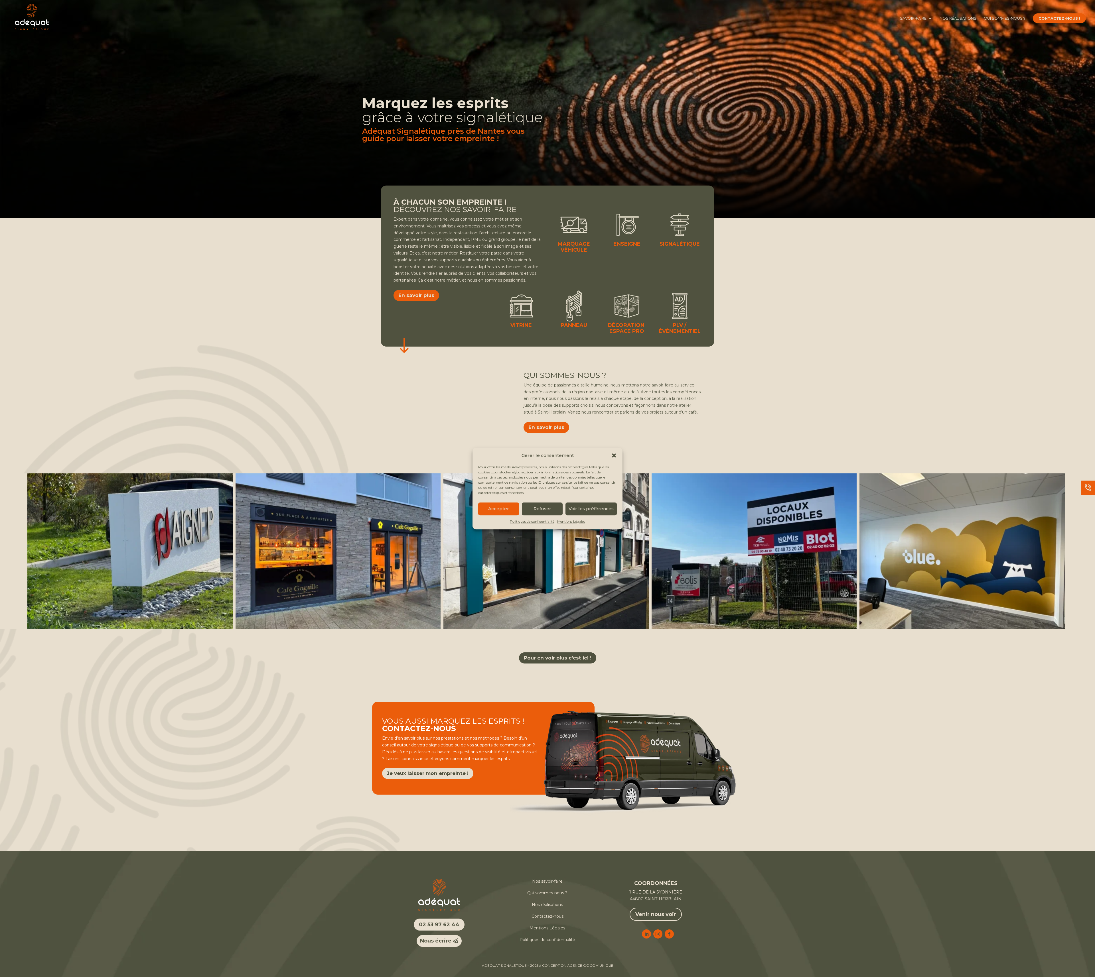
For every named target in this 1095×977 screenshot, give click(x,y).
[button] (614, 455)
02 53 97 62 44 (439, 924)
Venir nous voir (655, 914)
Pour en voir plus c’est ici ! (557, 658)
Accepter (498, 509)
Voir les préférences (591, 509)
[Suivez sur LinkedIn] (646, 934)
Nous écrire (435, 941)
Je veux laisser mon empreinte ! (428, 773)
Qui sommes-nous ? (1004, 18)
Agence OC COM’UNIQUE (590, 965)
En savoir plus (416, 295)
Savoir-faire (913, 18)
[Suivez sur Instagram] (657, 934)
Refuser (542, 509)
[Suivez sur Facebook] (669, 934)
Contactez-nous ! (1059, 18)
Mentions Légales (571, 521)
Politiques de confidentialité (532, 521)
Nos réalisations (958, 18)
